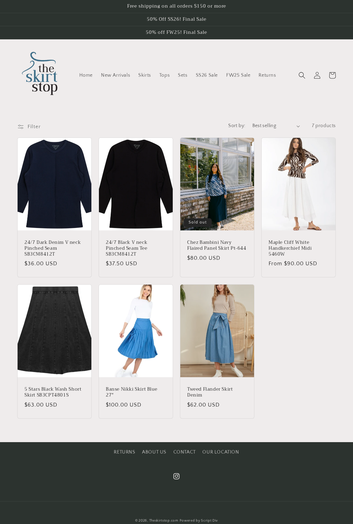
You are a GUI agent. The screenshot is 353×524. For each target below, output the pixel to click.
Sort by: (236, 125)
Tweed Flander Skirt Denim (210, 392)
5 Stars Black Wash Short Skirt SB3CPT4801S (52, 392)
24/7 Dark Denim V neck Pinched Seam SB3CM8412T (52, 248)
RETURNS (124, 452)
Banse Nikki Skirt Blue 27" (131, 392)
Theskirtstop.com (164, 521)
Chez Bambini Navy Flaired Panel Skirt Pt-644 (216, 245)
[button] (302, 75)
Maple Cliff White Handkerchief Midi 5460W (290, 248)
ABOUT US (154, 452)
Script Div (209, 521)
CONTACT (184, 452)
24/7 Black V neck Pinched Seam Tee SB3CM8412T (127, 248)
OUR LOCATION (220, 452)
